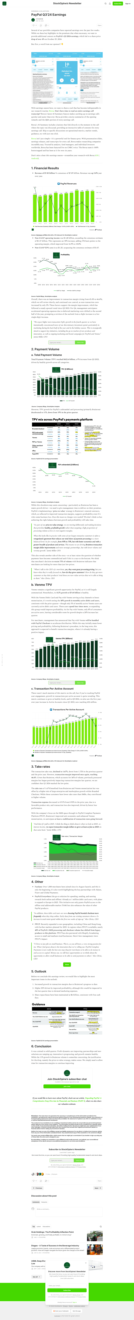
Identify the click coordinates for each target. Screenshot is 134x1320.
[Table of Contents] (2, 659)
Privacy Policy (82, 1297)
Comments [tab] (35, 1202)
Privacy (65, 1306)
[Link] (28, 168)
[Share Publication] (110, 3)
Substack (57, 1316)
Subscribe (117, 3)
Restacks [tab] (44, 1202)
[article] (67, 1236)
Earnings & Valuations (40, 11)
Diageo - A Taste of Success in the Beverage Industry (55, 1246)
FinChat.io (39, 235)
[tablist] (39, 1202)
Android (34, 158)
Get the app (77, 1311)
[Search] (106, 3)
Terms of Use (76, 1295)
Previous (39, 1188)
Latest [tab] (39, 1226)
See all (35, 1277)
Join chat (67, 1086)
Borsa (51, 111)
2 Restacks (54, 1174)
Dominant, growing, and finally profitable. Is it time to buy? (51, 1235)
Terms (71, 1306)
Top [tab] (33, 1226)
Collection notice (79, 1306)
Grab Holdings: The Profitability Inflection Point (52, 1232)
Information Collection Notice (66, 1297)
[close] (85, 1262)
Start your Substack (62, 1311)
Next (96, 1188)
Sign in (127, 3)
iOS (96, 155)
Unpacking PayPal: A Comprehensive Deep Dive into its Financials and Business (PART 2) (67, 1099)
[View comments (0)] (41, 25)
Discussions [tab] (46, 1226)
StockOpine (39, 19)
